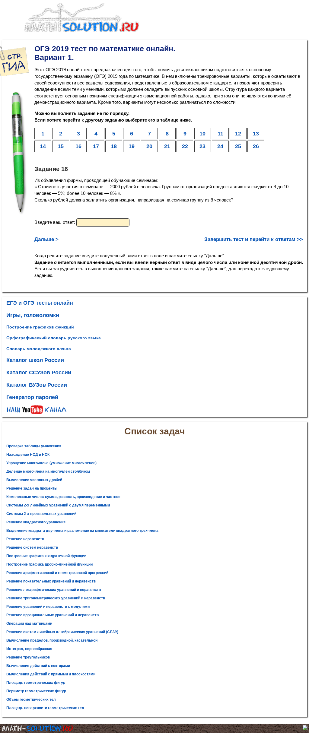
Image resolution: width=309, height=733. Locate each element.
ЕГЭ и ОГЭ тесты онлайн (39, 303)
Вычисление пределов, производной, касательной (51, 640)
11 (220, 133)
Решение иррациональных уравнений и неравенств (52, 615)
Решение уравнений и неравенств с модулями (48, 606)
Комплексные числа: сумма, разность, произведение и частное (63, 497)
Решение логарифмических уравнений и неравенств (53, 590)
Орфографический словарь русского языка (53, 337)
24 (220, 146)
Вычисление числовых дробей (34, 480)
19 (132, 146)
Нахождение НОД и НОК (27, 454)
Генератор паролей (32, 397)
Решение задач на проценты (31, 488)
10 (202, 133)
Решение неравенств (25, 539)
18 (114, 146)
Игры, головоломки (32, 315)
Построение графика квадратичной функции (46, 556)
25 (238, 146)
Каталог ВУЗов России (36, 385)
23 (202, 146)
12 (238, 133)
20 (149, 146)
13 (256, 133)
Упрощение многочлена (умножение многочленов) (51, 463)
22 (185, 146)
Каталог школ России (35, 360)
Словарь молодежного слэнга (38, 348)
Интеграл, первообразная (29, 649)
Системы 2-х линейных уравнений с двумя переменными (58, 505)
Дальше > (46, 239)
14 (43, 146)
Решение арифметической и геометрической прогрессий (57, 573)
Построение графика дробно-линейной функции (49, 564)
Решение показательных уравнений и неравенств (51, 581)
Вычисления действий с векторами (38, 666)
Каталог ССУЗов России (38, 373)
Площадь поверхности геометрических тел (45, 708)
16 (78, 146)
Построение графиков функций (40, 327)
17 (96, 146)
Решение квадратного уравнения (35, 522)
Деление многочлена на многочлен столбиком (48, 471)
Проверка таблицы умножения (33, 446)
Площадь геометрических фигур (35, 683)
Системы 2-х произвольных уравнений (41, 514)
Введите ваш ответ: (55, 222)
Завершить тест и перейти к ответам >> (253, 239)
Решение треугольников (28, 657)
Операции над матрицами (29, 623)
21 (167, 146)
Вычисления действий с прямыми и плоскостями (50, 674)
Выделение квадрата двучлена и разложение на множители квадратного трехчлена (82, 530)
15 (61, 146)
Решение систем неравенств (32, 547)
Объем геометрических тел (31, 699)
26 (256, 146)
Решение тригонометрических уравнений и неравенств (55, 598)
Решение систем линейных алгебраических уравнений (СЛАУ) (62, 632)
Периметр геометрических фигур (36, 691)
